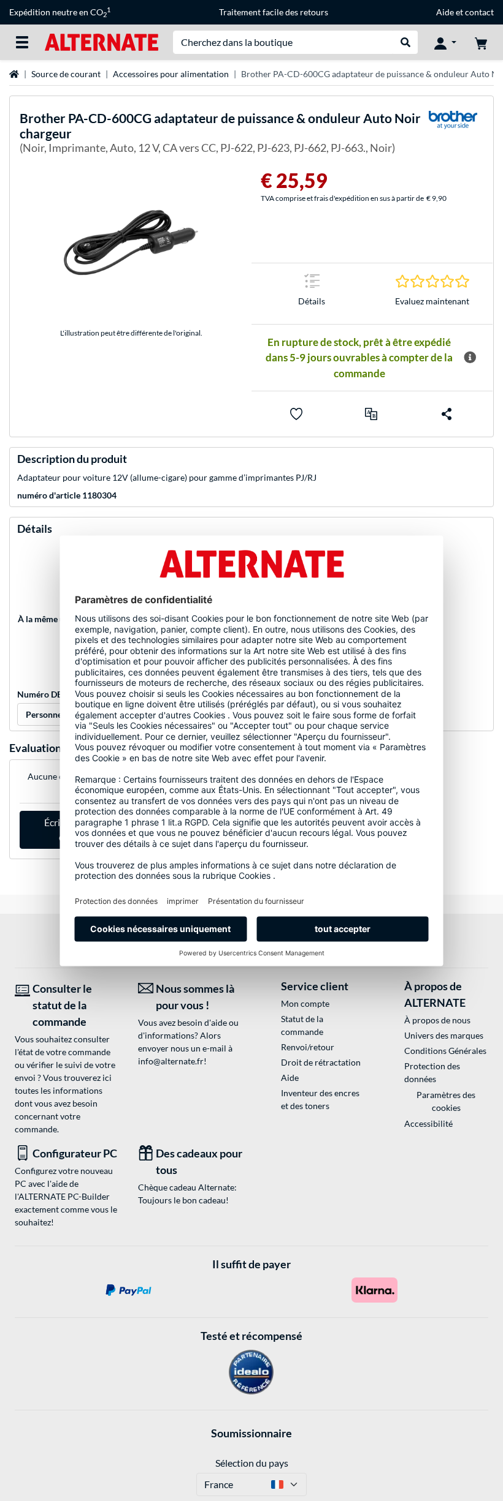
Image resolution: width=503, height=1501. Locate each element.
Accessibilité (428, 1123)
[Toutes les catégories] (22, 42)
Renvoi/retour (307, 1047)
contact (479, 12)
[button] (371, 414)
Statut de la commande (302, 1025)
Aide (445, 12)
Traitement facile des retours (273, 12)
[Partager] (446, 414)
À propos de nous (437, 1020)
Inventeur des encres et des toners (320, 1099)
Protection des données (432, 1072)
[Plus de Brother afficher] (452, 135)
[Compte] (445, 42)
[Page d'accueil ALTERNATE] (101, 41)
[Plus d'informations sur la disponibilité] (470, 358)
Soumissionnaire (251, 1433)
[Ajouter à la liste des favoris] (296, 414)
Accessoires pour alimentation (171, 74)
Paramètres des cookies (446, 1101)
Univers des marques (443, 1035)
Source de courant (66, 74)
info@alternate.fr (171, 1061)
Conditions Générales (445, 1050)
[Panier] (481, 42)
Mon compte (305, 1003)
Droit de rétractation (321, 1062)
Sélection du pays (251, 1463)
